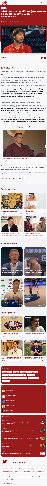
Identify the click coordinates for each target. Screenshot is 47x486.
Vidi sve (43, 368)
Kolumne (28, 476)
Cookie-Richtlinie (40, 471)
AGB (34, 471)
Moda (27, 193)
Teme (15, 468)
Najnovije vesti (12, 476)
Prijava (25, 468)
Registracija (31, 468)
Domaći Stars (4, 217)
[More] (42, 58)
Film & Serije (5, 479)
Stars (33, 476)
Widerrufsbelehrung (26, 471)
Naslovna (5, 468)
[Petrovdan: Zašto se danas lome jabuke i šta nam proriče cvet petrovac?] (42, 438)
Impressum (17, 471)
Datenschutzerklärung (7, 471)
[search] (44, 2)
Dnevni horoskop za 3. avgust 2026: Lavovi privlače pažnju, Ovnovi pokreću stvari (18, 445)
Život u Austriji (20, 476)
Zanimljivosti (4, 193)
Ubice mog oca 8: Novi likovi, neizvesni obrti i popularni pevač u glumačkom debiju (18, 430)
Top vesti (5, 476)
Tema (10, 468)
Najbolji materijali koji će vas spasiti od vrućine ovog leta (16, 453)
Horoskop (12, 479)
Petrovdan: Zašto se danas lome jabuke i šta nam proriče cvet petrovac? (20, 438)
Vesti (20, 468)
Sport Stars (4, 8)
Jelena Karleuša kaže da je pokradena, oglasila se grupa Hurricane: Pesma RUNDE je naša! (19, 422)
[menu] (41, 2)
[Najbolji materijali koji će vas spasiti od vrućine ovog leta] (42, 453)
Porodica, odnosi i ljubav (30, 217)
